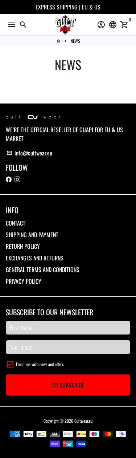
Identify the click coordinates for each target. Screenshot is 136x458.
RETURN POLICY (23, 246)
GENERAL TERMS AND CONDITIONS (42, 269)
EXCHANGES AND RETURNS (34, 258)
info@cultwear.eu (29, 153)
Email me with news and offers (39, 364)
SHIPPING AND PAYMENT (32, 234)
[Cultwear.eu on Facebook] (9, 179)
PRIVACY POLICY (23, 281)
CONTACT (15, 223)
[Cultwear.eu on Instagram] (17, 179)
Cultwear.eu (83, 421)
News (75, 41)
